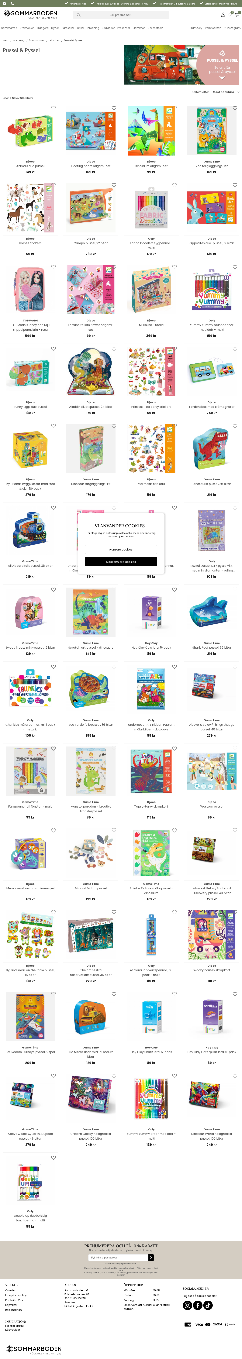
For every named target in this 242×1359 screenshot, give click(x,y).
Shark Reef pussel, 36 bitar (211, 647)
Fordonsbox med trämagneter (212, 407)
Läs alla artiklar (14, 1326)
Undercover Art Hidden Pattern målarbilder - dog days (151, 727)
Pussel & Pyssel (73, 40)
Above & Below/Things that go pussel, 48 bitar (211, 727)
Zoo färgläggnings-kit (212, 166)
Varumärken (213, 28)
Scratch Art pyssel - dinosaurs (90, 647)
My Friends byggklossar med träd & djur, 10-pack (30, 486)
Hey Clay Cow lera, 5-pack (151, 647)
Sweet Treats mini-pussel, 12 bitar (30, 647)
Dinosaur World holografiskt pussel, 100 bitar (211, 1136)
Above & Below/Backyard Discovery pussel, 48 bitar (212, 890)
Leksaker (54, 40)
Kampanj (196, 28)
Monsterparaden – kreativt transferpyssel (91, 808)
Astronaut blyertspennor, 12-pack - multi (151, 972)
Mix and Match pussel (91, 888)
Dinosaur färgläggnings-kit (91, 484)
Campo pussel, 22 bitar (91, 243)
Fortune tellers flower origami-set (91, 327)
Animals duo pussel (30, 166)
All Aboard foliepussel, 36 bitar (30, 566)
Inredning (19, 40)
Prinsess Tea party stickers (151, 407)
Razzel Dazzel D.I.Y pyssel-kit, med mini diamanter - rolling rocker (211, 568)
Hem (6, 40)
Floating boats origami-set (91, 166)
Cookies (10, 1290)
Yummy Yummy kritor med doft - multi (151, 1136)
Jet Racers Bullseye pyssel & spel (30, 1052)
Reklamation (13, 1310)
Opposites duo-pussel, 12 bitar (211, 243)
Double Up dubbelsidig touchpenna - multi (30, 1218)
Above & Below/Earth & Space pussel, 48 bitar (30, 1136)
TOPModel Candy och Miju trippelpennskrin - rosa (30, 327)
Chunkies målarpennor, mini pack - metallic (30, 727)
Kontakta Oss (14, 1300)
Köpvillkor (11, 1305)
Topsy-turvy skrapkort (151, 806)
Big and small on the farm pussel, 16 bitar (30, 972)
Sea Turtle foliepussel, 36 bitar (91, 724)
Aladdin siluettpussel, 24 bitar (90, 407)
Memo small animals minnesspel (30, 888)
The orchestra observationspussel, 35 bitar (91, 972)
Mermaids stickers (151, 484)
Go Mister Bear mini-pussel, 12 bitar (91, 1054)
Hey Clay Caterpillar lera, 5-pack (211, 1052)
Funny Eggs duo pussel (30, 407)
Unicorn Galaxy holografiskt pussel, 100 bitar (90, 1136)
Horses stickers (30, 243)
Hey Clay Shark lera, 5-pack (151, 1052)
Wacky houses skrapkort (211, 970)
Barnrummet (36, 40)
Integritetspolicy (16, 1295)
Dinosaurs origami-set (151, 166)
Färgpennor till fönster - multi (30, 806)
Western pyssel (211, 806)
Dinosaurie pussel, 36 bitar (211, 484)
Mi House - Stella (151, 325)
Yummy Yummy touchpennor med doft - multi (211, 327)
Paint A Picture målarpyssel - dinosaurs (151, 890)
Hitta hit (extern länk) (78, 1306)
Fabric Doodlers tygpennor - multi (151, 245)
